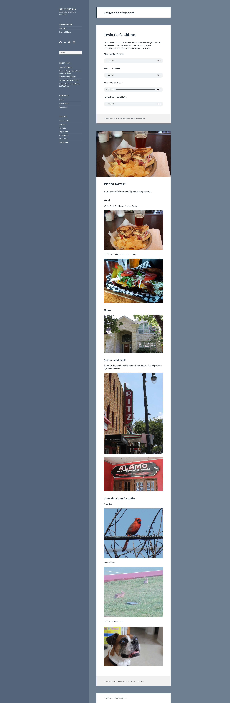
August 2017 (63, 132)
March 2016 (63, 139)
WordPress (63, 107)
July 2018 (62, 128)
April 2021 (62, 125)
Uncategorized (64, 103)
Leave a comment (139, 119)
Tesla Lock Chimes (65, 67)
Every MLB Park (65, 32)
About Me (62, 28)
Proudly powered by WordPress (115, 698)
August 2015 (63, 142)
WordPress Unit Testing (67, 77)
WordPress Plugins (65, 25)
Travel (61, 100)
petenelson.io (67, 9)
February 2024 (64, 121)
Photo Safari (115, 183)
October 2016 (64, 135)
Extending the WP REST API (69, 80)
